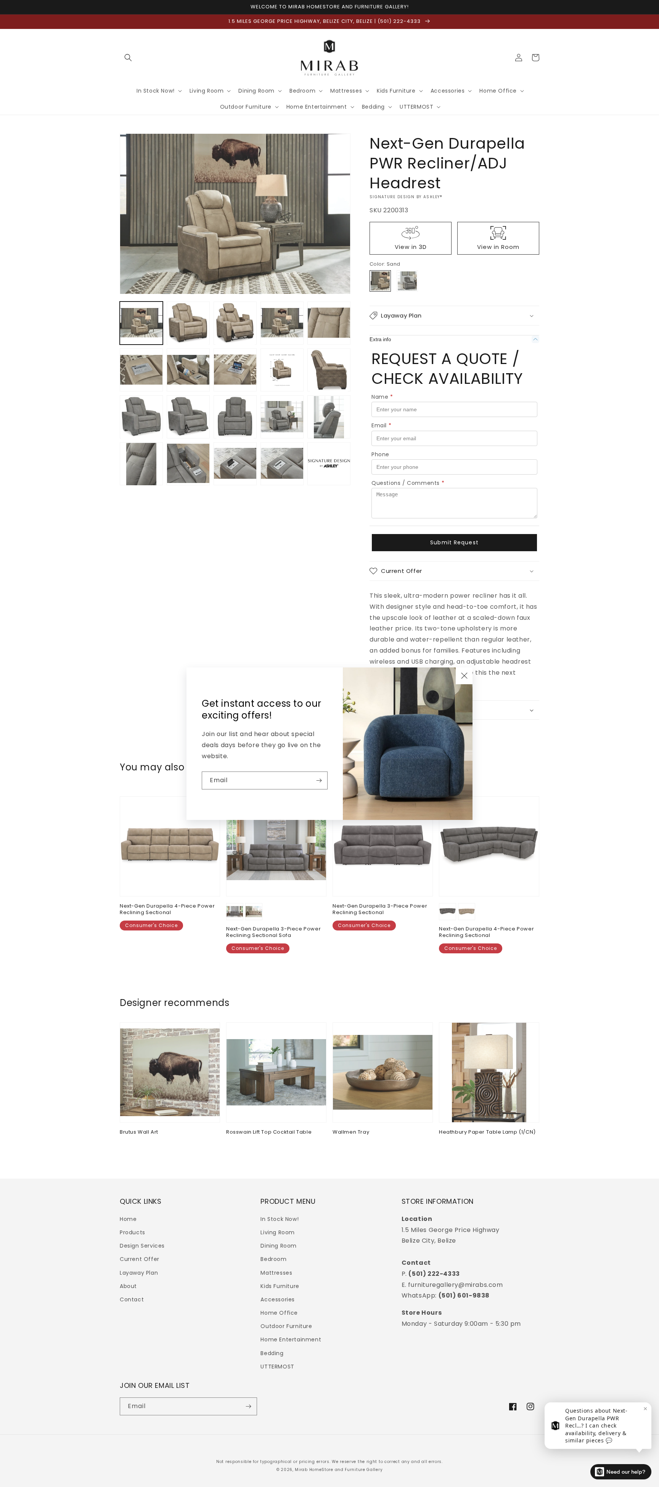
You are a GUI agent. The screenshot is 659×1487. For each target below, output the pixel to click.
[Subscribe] (318, 780)
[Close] (464, 675)
